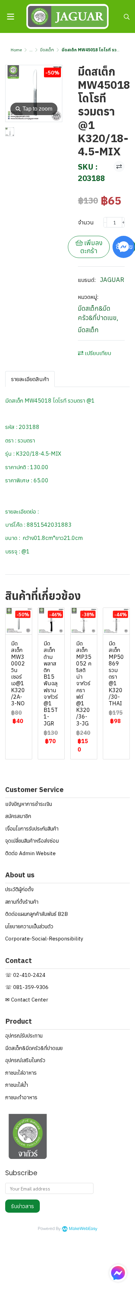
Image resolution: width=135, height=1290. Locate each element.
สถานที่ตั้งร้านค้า (21, 901)
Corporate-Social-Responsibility (44, 938)
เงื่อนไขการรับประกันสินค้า (31, 828)
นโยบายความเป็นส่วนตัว (29, 926)
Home (16, 49)
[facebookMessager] (118, 1273)
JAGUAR (112, 280)
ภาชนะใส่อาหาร (21, 1072)
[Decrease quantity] (105, 222)
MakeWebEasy (83, 1228)
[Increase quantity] (123, 222)
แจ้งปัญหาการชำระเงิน (28, 804)
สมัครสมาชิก (18, 816)
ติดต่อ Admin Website (30, 853)
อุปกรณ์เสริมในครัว (25, 1060)
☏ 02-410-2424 (25, 975)
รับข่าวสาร (22, 1206)
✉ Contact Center (26, 999)
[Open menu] (10, 17)
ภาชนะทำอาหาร (21, 1097)
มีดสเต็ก (47, 49)
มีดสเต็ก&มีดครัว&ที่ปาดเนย (98, 313)
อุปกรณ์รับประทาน (24, 1035)
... (31, 49)
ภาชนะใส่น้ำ (16, 1085)
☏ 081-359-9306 (26, 987)
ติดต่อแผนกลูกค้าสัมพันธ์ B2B (36, 914)
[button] (127, 17)
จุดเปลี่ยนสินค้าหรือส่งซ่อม (32, 840)
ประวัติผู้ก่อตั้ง (19, 889)
